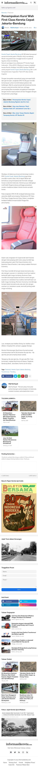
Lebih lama (32, 475)
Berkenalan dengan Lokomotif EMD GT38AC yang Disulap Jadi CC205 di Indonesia (23, 625)
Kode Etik (11, 765)
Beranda (4, 12)
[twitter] (15, 752)
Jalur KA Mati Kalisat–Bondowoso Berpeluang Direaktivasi (9, 440)
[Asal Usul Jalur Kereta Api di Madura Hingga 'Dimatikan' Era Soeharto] (6, 618)
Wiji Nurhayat (13, 384)
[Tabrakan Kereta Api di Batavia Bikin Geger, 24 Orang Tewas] (28, 406)
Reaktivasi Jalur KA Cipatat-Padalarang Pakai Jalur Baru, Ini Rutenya (26, 697)
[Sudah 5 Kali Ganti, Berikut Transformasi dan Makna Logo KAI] (6, 635)
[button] (2, 2)
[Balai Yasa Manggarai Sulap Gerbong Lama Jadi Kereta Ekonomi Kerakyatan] (9, 688)
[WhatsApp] (19, 376)
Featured (10, 12)
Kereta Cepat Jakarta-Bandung (11, 54)
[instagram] (23, 752)
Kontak (21, 762)
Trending (12, 372)
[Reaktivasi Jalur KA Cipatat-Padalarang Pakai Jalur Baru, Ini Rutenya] (28, 688)
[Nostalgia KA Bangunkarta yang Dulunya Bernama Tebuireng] (6, 650)
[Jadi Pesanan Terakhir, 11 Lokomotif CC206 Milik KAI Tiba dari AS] (6, 642)
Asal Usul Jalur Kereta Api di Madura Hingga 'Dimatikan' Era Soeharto (23, 616)
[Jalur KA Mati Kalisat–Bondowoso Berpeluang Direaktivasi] (10, 431)
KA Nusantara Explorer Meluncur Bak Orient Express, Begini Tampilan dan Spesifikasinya (9, 416)
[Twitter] (15, 376)
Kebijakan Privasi (30, 762)
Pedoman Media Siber (23, 765)
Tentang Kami (13, 762)
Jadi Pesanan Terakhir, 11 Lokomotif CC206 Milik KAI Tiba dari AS (22, 641)
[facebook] (10, 752)
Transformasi (5, 372)
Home (5, 762)
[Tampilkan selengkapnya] (29, 376)
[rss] (27, 752)
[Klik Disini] (19, 532)
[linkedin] (19, 752)
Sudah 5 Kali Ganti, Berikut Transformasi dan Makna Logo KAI (24, 633)
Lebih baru (5, 475)
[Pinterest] (22, 376)
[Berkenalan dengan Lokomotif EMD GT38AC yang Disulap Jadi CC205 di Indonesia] (6, 626)
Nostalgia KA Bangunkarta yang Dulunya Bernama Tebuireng (24, 648)
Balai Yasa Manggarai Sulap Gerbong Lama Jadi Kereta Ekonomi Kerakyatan (8, 697)
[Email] (26, 376)
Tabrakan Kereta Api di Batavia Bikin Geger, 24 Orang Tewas (28, 415)
